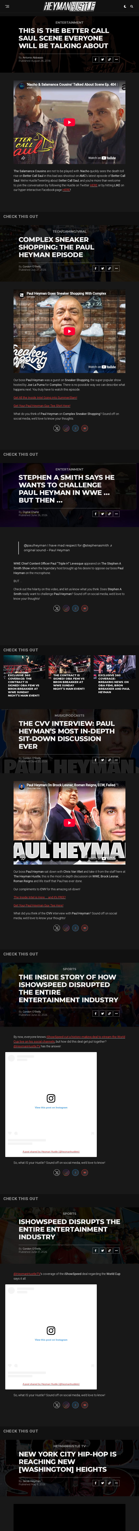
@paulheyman (35, 545)
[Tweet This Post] (103, 59)
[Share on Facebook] (96, 59)
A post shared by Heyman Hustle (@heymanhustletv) (51, 1151)
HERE (93, 185)
